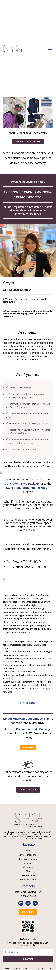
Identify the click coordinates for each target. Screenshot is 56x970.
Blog (28, 871)
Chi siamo (28, 867)
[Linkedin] (20, 903)
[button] (49, 48)
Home (28, 850)
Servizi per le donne (28, 854)
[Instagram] (28, 903)
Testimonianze (28, 875)
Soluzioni (28, 863)
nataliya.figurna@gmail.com (28, 891)
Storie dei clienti (28, 879)
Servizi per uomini (28, 859)
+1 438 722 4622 (28, 896)
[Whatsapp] (35, 903)
